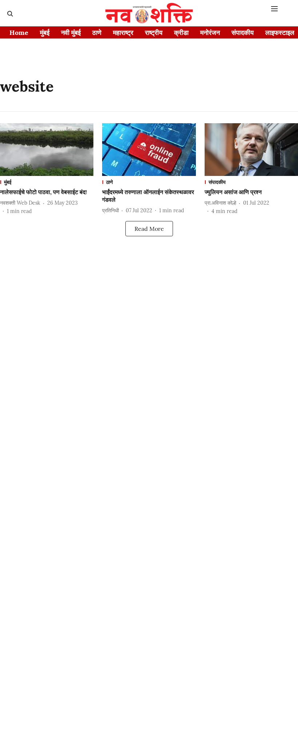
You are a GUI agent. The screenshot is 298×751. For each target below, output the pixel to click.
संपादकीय (242, 32)
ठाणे (96, 32)
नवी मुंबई (71, 32)
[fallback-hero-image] (46, 149)
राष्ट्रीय (153, 32)
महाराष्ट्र (123, 32)
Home (18, 32)
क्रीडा (181, 32)
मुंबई (44, 32)
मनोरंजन (210, 32)
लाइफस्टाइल (279, 32)
